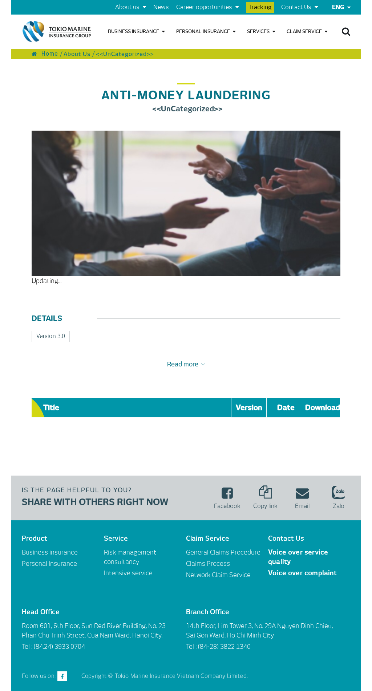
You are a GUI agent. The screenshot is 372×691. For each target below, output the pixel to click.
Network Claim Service (218, 575)
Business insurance (134, 31)
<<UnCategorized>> (125, 54)
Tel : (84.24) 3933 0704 (53, 646)
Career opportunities (205, 7)
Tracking (259, 7)
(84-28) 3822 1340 (224, 646)
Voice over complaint (302, 573)
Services (259, 31)
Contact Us (297, 7)
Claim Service (305, 31)
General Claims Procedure (223, 552)
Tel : (192, 646)
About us (128, 7)
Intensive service (128, 573)
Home (49, 54)
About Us (77, 54)
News (161, 7)
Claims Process (208, 563)
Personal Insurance (203, 31)
